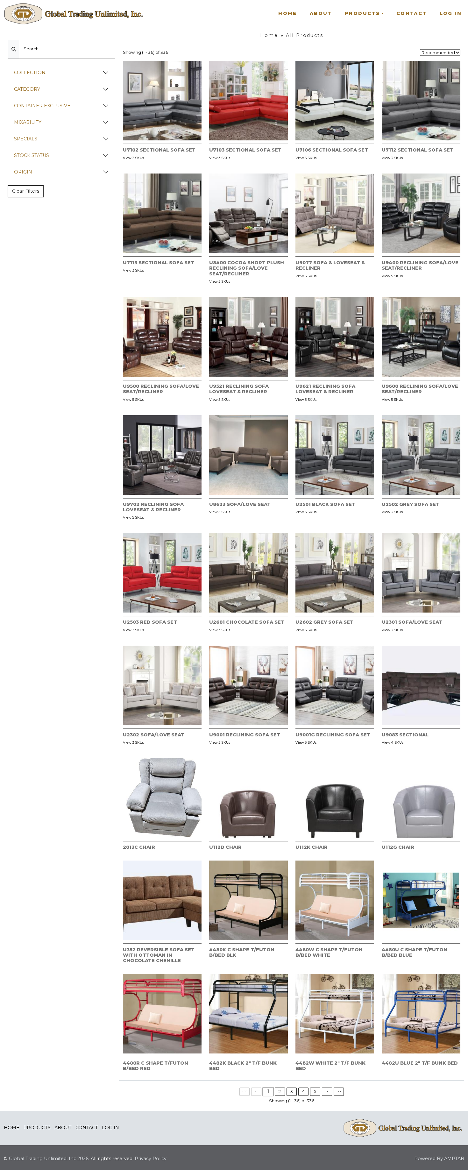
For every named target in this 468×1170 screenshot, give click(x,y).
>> (339, 1091)
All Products (304, 35)
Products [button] (362, 13)
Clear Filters (25, 191)
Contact (411, 13)
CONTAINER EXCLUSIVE (42, 106)
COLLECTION (30, 72)
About (321, 13)
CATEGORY (27, 89)
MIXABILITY (27, 122)
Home (287, 13)
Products (37, 1128)
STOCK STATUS (31, 155)
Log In (451, 13)
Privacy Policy (151, 1158)
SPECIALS (25, 139)
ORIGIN (23, 172)
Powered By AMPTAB (439, 1158)
